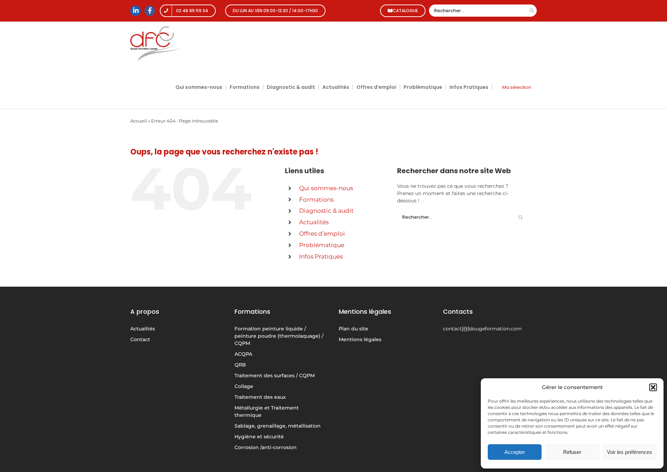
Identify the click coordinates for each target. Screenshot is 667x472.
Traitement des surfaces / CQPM (274, 375)
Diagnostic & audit (326, 210)
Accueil (138, 121)
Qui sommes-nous (326, 188)
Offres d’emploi (322, 233)
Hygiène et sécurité (259, 436)
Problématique (321, 245)
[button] (653, 387)
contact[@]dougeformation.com (482, 329)
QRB (240, 365)
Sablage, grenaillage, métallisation (277, 426)
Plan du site (353, 329)
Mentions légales (360, 339)
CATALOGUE (405, 11)
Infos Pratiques (321, 256)
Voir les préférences (629, 452)
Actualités (314, 222)
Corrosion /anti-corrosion (265, 447)
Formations (316, 199)
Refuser (572, 452)
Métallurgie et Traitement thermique (266, 411)
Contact (140, 339)
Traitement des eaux (260, 397)
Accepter (514, 452)
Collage (243, 386)
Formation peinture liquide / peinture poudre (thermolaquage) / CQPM (278, 336)
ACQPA (243, 354)
